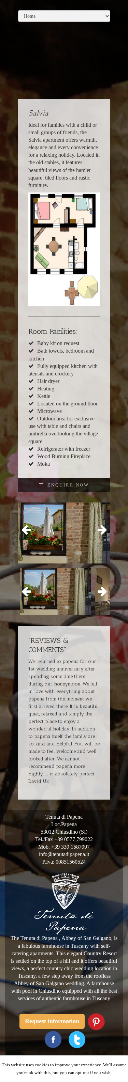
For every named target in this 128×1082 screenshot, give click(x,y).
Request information (52, 1021)
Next (100, 530)
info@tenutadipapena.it (64, 854)
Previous (28, 530)
